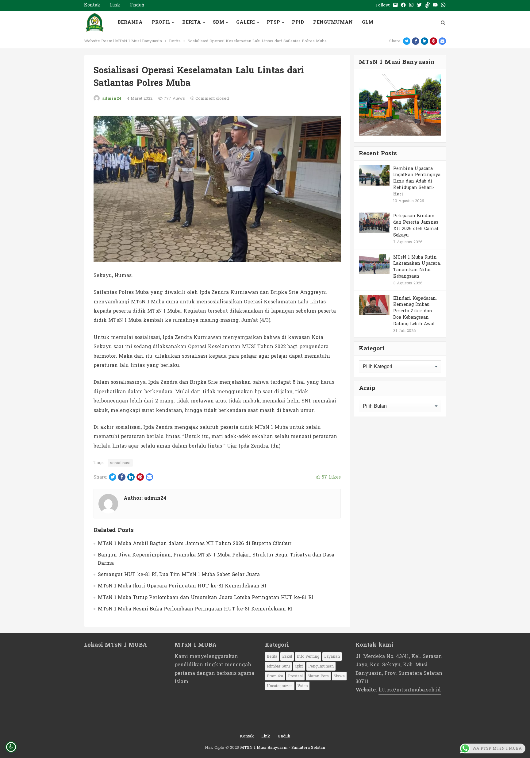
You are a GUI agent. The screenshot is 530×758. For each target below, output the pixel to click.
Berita (175, 41)
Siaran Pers (318, 676)
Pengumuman (321, 666)
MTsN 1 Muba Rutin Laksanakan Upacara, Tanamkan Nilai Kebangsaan (417, 266)
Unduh (136, 5)
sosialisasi (120, 463)
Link (114, 5)
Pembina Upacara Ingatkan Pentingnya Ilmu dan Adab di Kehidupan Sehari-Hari (416, 181)
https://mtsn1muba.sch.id (409, 689)
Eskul (287, 656)
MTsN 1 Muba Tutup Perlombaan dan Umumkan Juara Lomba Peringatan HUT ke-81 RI (205, 597)
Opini (299, 666)
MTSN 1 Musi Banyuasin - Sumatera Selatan (282, 747)
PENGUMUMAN (333, 22)
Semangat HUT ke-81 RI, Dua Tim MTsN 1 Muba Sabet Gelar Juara (179, 574)
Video (303, 686)
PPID (298, 22)
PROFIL (161, 22)
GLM (367, 22)
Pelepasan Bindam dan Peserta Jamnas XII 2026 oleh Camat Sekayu (416, 225)
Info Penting (308, 656)
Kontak (92, 5)
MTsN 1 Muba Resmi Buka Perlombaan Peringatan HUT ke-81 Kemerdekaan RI (195, 608)
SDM (218, 22)
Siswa (339, 676)
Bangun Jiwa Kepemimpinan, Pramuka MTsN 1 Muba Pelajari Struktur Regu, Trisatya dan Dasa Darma (216, 559)
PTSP (273, 22)
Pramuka (275, 676)
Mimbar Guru (278, 666)
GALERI (245, 22)
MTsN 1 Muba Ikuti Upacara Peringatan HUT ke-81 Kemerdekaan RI (182, 585)
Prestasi (295, 676)
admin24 (111, 98)
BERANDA (130, 22)
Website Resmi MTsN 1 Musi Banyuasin (123, 41)
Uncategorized (280, 686)
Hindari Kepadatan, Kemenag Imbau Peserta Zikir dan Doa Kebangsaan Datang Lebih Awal (415, 311)
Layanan (332, 656)
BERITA (191, 22)
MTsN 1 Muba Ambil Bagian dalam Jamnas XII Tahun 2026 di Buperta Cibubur (194, 543)
